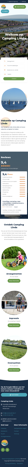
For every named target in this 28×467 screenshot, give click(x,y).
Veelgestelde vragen (20, 428)
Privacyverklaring (10, 463)
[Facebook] (3, 450)
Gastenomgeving (13, 1)
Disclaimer (20, 463)
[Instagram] (7, 450)
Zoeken (14, 78)
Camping (3, 428)
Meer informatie (14, 280)
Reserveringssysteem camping (11, 458)
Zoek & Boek (20, 7)
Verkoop (24, 1)
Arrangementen (6, 436)
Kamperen (4, 431)
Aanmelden (14, 395)
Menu (6, 11)
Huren (3, 434)
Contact (16, 431)
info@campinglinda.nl (9, 413)
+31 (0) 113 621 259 (8, 415)
